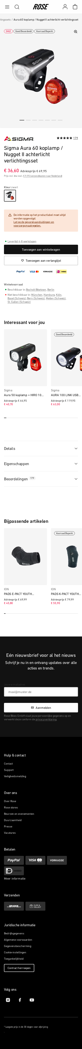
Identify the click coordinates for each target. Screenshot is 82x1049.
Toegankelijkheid (13, 958)
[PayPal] (14, 860)
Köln (59, 294)
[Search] (17, 6)
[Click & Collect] (35, 906)
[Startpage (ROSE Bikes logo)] (41, 7)
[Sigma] (19, 138)
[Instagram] (8, 1000)
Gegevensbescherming (17, 946)
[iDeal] (14, 870)
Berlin (50, 289)
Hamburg (49, 294)
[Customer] (67, 7)
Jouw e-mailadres (14, 684)
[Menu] (7, 7)
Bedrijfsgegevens (14, 933)
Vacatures (10, 832)
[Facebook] (20, 1000)
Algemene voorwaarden (18, 939)
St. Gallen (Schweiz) (19, 301)
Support (9, 769)
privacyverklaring (46, 719)
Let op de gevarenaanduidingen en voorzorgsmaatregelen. (34, 223)
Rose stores (11, 807)
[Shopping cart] (75, 7)
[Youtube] (32, 1000)
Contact (8, 763)
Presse (8, 826)
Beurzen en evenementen (19, 813)
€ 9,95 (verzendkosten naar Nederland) (42, 176)
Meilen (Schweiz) (56, 298)
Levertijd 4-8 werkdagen (22, 241)
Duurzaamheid (13, 820)
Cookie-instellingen (15, 952)
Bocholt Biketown (36, 289)
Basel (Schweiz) (17, 298)
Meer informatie (14, 878)
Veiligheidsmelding (15, 776)
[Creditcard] (35, 860)
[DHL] (14, 906)
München (36, 294)
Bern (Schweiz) (36, 298)
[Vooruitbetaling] (57, 860)
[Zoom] (75, 31)
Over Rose (10, 801)
